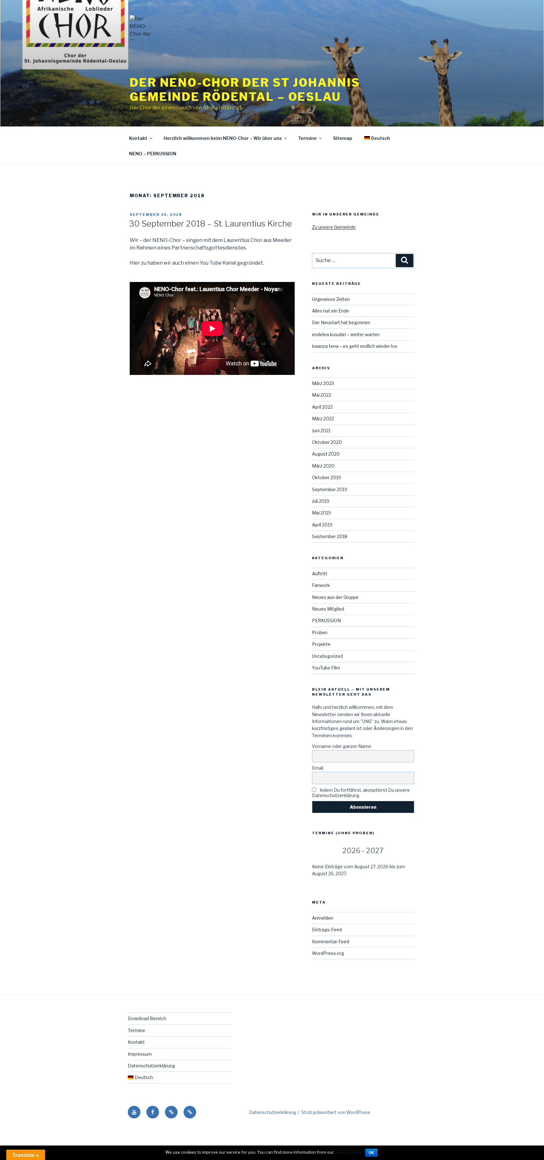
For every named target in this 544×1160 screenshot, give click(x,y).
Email (317, 768)
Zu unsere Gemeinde (334, 227)
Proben (319, 632)
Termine (307, 138)
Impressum (140, 1054)
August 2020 (326, 454)
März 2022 (323, 418)
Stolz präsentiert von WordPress (335, 1112)
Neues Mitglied (328, 609)
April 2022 (322, 407)
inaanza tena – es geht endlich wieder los (354, 346)
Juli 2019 (320, 501)
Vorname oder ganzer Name (341, 746)
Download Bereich (147, 1018)
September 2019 (329, 489)
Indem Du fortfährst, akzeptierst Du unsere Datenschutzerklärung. (361, 792)
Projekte (321, 644)
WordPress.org (328, 953)
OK (371, 1153)
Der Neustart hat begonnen (341, 322)
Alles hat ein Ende (330, 310)
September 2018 (329, 536)
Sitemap (342, 138)
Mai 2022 (321, 395)
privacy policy (348, 1152)
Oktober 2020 (327, 442)
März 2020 (323, 465)
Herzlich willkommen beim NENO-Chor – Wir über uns (223, 138)
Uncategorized (327, 656)
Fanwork (321, 585)
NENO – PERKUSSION (152, 153)
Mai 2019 (321, 512)
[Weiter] (404, 851)
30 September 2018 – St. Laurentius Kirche (210, 223)
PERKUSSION (326, 620)
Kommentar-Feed (330, 941)
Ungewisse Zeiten (331, 299)
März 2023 (323, 383)
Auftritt (319, 573)
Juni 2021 (321, 430)
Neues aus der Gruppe (335, 597)
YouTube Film (326, 667)
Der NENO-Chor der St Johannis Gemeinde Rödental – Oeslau (245, 90)
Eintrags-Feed (327, 929)
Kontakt (138, 138)
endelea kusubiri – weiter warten (346, 334)
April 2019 (322, 524)
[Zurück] (322, 851)
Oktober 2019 (326, 477)
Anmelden (322, 918)
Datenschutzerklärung (151, 1065)
